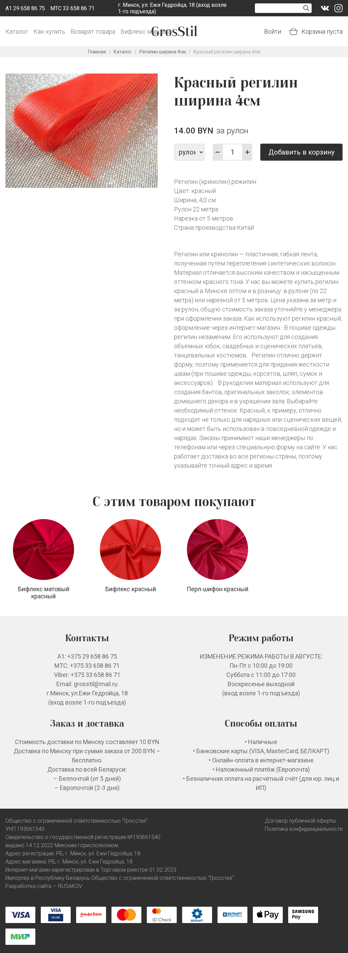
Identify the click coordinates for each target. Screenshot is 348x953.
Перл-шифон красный (217, 589)
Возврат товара (93, 31)
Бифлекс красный (130, 589)
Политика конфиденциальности (304, 829)
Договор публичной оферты (300, 821)
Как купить (49, 31)
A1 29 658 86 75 (25, 8)
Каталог (16, 31)
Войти (272, 31)
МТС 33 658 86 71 (72, 8)
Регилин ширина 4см (162, 51)
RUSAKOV (70, 886)
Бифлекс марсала (146, 31)
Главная (97, 51)
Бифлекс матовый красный (43, 592)
